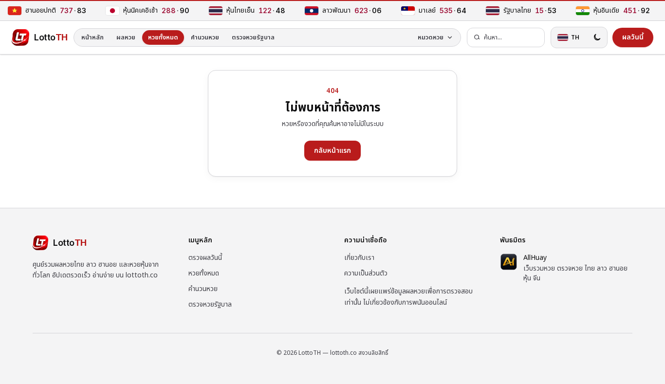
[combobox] (506, 38)
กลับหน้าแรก (332, 151)
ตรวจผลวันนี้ (205, 258)
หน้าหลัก (92, 37)
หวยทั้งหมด (163, 37)
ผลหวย (125, 37)
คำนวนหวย (205, 37)
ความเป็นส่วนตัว (366, 273)
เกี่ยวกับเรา (359, 258)
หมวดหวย (430, 37)
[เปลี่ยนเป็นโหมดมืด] (597, 37)
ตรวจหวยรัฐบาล (253, 37)
